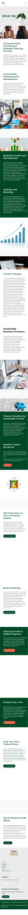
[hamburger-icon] (25, 3)
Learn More (7, 843)
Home (3, 863)
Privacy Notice (4, 907)
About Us (4, 864)
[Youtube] (10, 883)
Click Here (7, 465)
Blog (3, 869)
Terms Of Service (11, 905)
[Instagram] (13, 883)
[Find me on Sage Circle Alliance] (4, 860)
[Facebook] (3, 883)
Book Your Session (9, 536)
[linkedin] (17, 883)
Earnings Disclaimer (22, 905)
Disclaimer (3, 905)
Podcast (4, 866)
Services (4, 867)
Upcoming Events (6, 870)
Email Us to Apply (9, 612)
